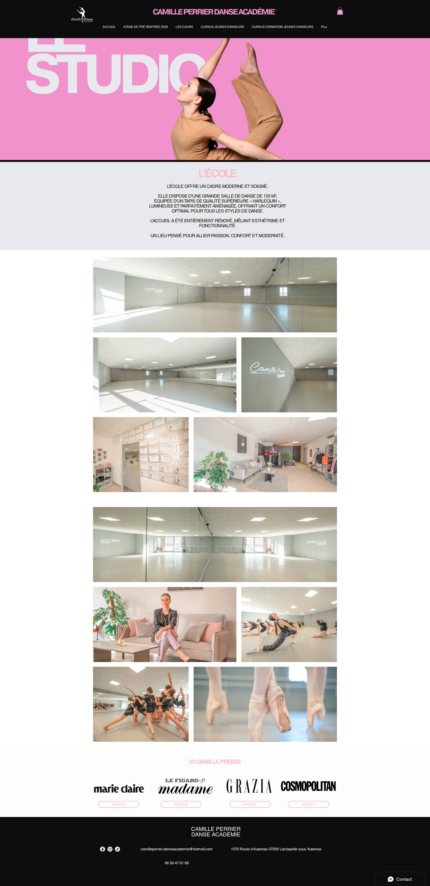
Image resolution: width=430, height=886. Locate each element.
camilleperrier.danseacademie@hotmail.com (177, 849)
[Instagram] (110, 849)
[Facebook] (102, 849)
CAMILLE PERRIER (216, 829)
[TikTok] (117, 849)
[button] (340, 11)
